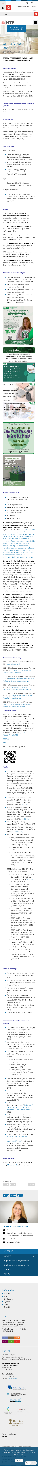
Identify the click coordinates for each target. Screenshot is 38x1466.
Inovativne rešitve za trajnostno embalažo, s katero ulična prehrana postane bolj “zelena (19, 1139)
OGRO (11, 1338)
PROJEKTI (7, 1269)
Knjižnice (7, 1302)
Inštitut (6, 1304)
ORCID (5, 743)
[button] (31, 1463)
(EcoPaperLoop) (17, 832)
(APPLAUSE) (26, 805)
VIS (28, 6)
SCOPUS (6, 739)
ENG (8, 3)
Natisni (31, 1184)
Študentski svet (21, 6)
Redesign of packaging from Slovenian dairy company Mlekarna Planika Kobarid (20, 1107)
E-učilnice (33, 6)
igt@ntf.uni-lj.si (12, 1378)
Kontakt (34, 10)
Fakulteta (33, 3)
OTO (4, 1341)
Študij (5, 1296)
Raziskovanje (8, 1299)
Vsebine (8, 1251)
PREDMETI (7, 1274)
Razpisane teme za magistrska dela (16, 1261)
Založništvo (8, 1307)
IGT (8, 52)
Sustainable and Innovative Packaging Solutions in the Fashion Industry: (19, 548)
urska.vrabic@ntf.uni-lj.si (15, 1242)
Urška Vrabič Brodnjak (17, 52)
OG (5, 1338)
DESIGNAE (30, 879)
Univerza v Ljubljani (24, 3)
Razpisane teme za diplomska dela (16, 1265)
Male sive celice (13, 1165)
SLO (2, 3)
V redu (19, 1460)
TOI (11, 1341)
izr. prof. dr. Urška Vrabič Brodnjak (15, 1226)
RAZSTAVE (7, 1256)
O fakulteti (7, 1294)
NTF (4, 52)
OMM (17, 1338)
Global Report (14, 550)
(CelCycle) (25, 819)
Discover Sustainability (14, 664)
